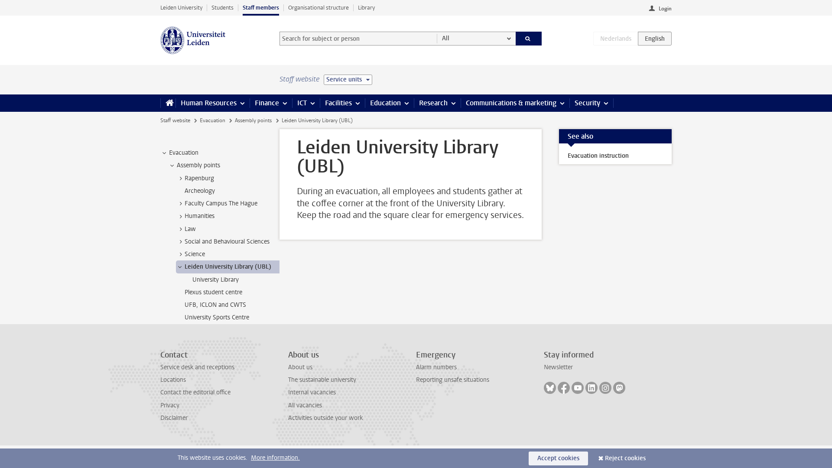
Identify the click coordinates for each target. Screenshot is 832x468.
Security (587, 102)
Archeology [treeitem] (200, 191)
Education (385, 102)
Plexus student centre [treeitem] (213, 292)
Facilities (338, 102)
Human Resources (209, 102)
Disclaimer (174, 418)
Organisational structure (318, 7)
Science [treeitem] (195, 254)
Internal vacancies (312, 392)
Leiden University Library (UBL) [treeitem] (228, 267)
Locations (173, 380)
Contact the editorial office (195, 392)
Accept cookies (558, 458)
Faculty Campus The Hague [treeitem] (221, 203)
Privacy (169, 405)
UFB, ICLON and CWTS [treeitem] (215, 305)
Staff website (175, 120)
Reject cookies (625, 458)
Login (665, 8)
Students (222, 7)
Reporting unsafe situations (452, 380)
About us (300, 367)
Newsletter (558, 367)
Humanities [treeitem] (199, 216)
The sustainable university (322, 380)
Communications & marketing (511, 102)
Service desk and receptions (197, 367)
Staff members (261, 7)
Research (433, 102)
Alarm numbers (436, 367)
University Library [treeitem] (215, 280)
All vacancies (305, 405)
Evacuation (212, 120)
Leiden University (181, 7)
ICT (302, 102)
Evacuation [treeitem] (183, 153)
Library (366, 7)
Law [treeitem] (190, 229)
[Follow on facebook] (564, 388)
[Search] (529, 39)
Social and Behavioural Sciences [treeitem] (227, 241)
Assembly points (253, 120)
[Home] (168, 103)
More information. (275, 458)
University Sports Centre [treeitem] (217, 317)
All (445, 38)
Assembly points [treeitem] (198, 165)
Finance (267, 102)
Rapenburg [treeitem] (199, 178)
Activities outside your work (325, 418)
